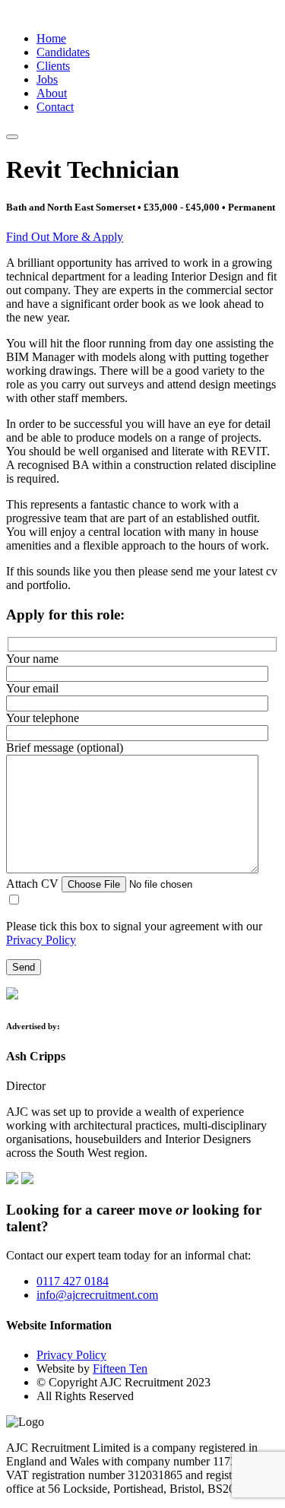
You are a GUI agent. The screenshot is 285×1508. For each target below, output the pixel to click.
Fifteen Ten (120, 1368)
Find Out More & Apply (64, 236)
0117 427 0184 (72, 1281)
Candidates (63, 52)
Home (51, 38)
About (51, 93)
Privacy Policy (41, 939)
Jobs (47, 79)
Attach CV (34, 883)
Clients (53, 65)
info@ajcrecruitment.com (97, 1294)
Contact (55, 106)
